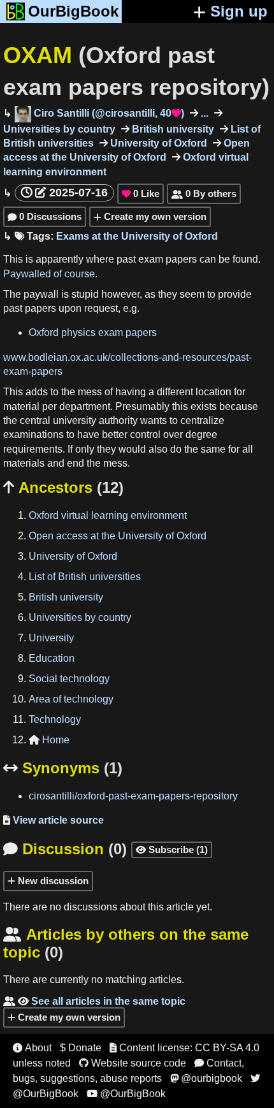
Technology (55, 719)
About (32, 1047)
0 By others (203, 193)
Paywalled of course (49, 273)
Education (52, 658)
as (150, 294)
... (203, 113)
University (51, 637)
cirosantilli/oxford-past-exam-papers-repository (133, 796)
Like (140, 193)
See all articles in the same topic (94, 1001)
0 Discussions (45, 216)
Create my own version (153, 216)
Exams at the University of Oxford (137, 236)
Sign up (239, 11)
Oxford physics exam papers (93, 332)
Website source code (132, 1063)
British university (171, 129)
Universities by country (80, 617)
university (74, 420)
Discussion (65, 848)
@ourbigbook (206, 1078)
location (213, 391)
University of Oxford (157, 143)
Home (49, 739)
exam (150, 259)
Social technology (69, 678)
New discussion (52, 880)
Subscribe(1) (172, 849)
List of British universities (85, 576)
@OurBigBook (126, 1093)
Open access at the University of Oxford (117, 535)
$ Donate (80, 1047)
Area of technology (71, 699)
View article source (53, 820)
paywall (41, 294)
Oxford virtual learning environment (108, 515)
